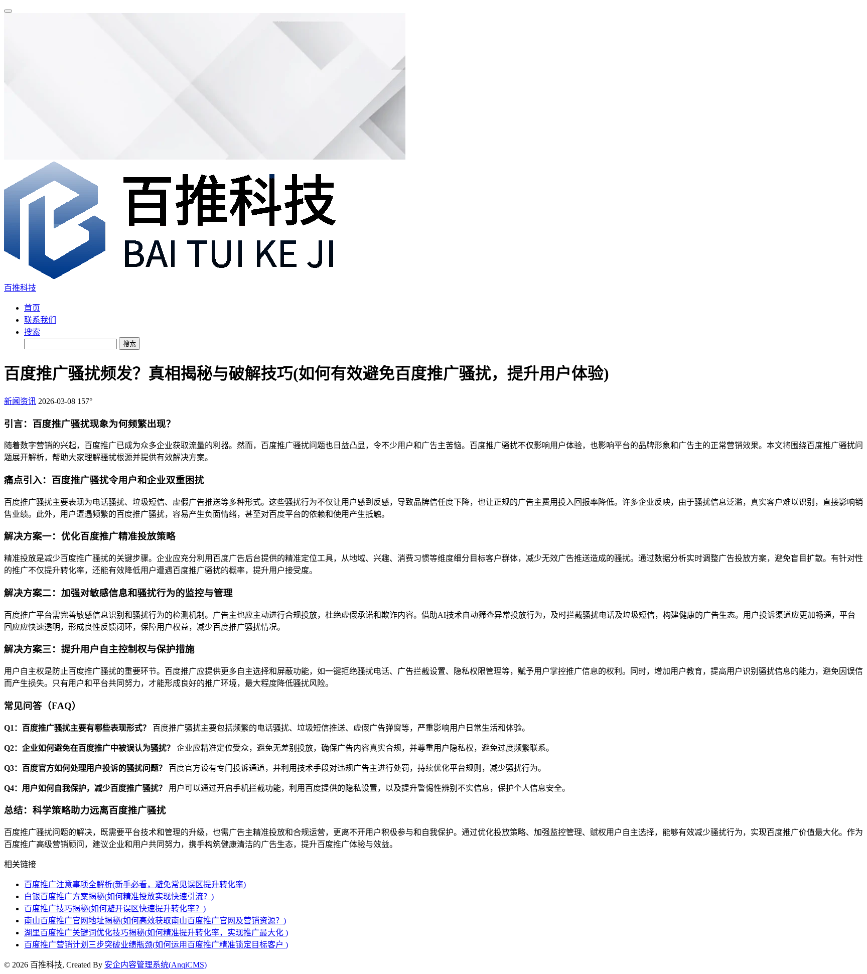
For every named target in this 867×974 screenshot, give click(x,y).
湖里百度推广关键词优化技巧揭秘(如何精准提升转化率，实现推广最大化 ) (156, 932)
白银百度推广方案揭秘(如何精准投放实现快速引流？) (119, 896)
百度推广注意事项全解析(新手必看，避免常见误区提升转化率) (135, 884)
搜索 (32, 332)
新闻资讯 (20, 401)
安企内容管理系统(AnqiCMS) (155, 964)
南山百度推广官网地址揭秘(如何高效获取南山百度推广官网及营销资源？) (155, 920)
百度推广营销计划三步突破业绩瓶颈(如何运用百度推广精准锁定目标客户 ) (156, 944)
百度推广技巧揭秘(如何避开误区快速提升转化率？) (115, 908)
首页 (32, 308)
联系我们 (40, 320)
